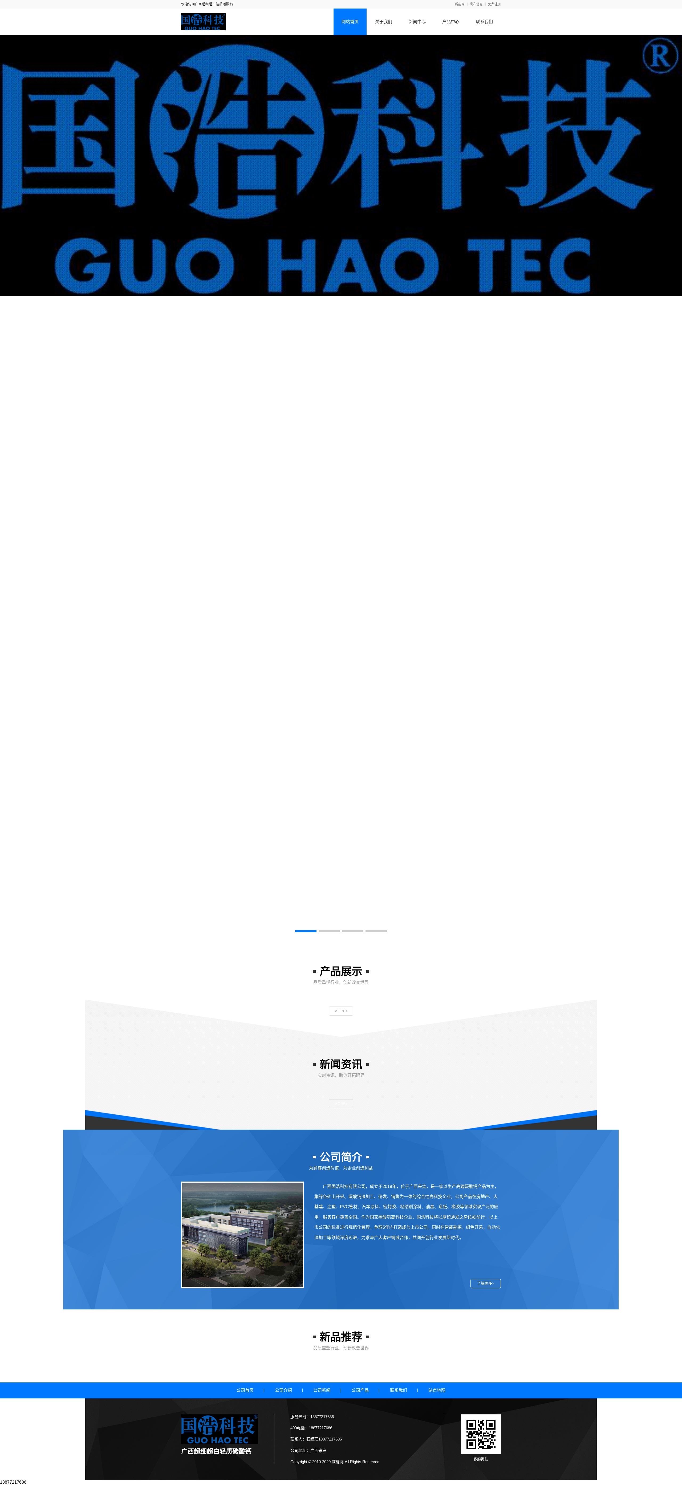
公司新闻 (321, 1390)
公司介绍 (283, 1390)
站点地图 (436, 1390)
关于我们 (383, 21)
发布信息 (476, 4)
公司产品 (360, 1390)
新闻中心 (417, 21)
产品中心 (450, 21)
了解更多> (485, 1283)
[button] (305, 931)
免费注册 (494, 4)
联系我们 (484, 21)
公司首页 (245, 1390)
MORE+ (341, 1011)
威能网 (460, 4)
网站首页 (350, 21)
